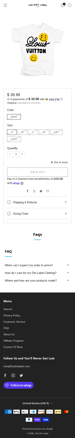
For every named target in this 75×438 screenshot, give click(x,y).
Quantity (12, 148)
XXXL (14, 139)
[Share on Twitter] (41, 191)
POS (24, 429)
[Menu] (5, 5)
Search (7, 309)
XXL (56, 132)
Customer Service (14, 321)
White (14, 117)
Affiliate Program (13, 340)
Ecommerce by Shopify (42, 429)
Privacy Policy (11, 315)
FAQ (6, 328)
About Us (9, 334)
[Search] (70, 5)
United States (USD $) (35, 403)
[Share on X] (34, 191)
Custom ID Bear (13, 346)
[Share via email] (48, 191)
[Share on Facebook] (27, 191)
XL (44, 132)
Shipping (12, 103)
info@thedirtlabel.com (16, 366)
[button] (37, 99)
